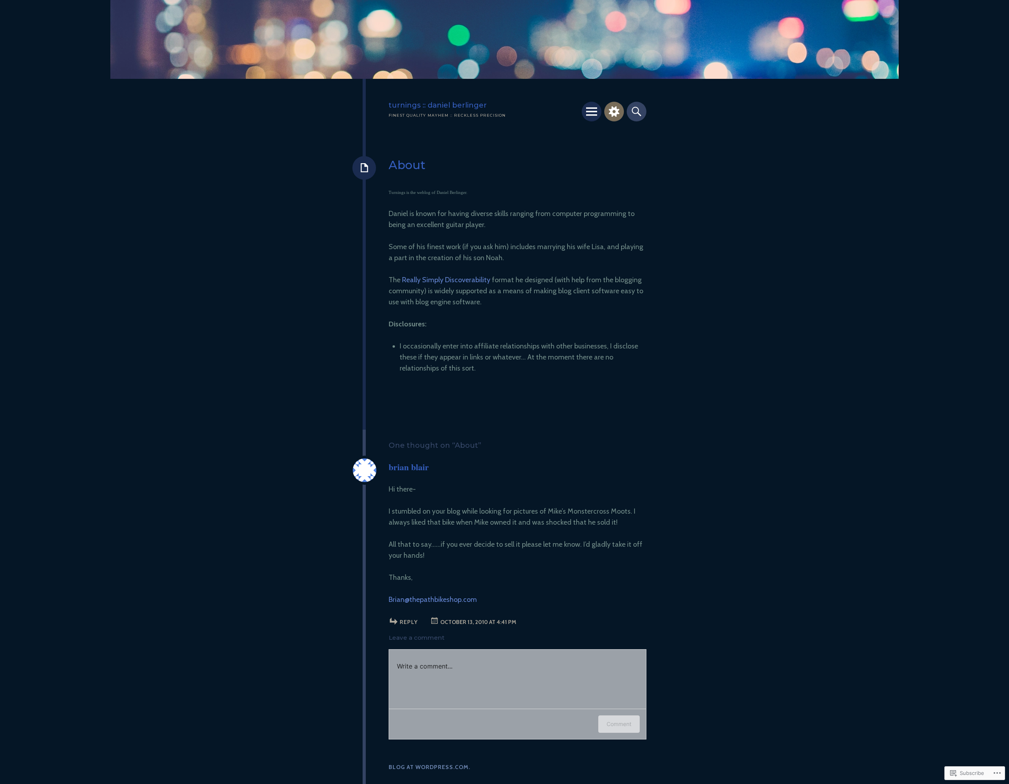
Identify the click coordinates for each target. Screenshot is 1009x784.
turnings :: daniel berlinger (438, 105)
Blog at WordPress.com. (429, 767)
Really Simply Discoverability (446, 280)
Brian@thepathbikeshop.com (433, 599)
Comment (619, 724)
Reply (409, 622)
